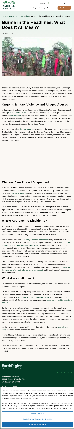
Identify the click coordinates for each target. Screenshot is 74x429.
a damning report (24, 129)
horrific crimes (15, 116)
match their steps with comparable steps (33, 297)
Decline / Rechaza (37, 413)
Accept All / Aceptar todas (37, 424)
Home (4, 16)
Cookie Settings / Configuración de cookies (37, 419)
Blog (27, 16)
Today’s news (34, 245)
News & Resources (15, 16)
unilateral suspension (19, 193)
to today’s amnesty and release (36, 240)
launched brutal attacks (17, 113)
